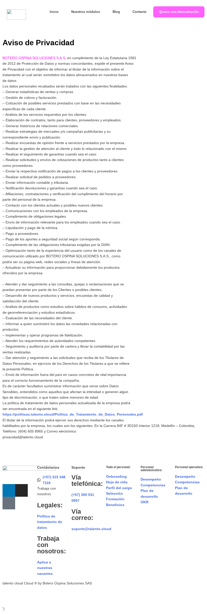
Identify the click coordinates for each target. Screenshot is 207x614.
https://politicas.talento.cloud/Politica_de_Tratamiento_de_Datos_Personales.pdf (73, 414)
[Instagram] (21, 490)
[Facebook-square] (9, 503)
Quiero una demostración (179, 12)
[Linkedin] (9, 490)
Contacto (139, 12)
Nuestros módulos (85, 12)
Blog (116, 12)
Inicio (54, 12)
